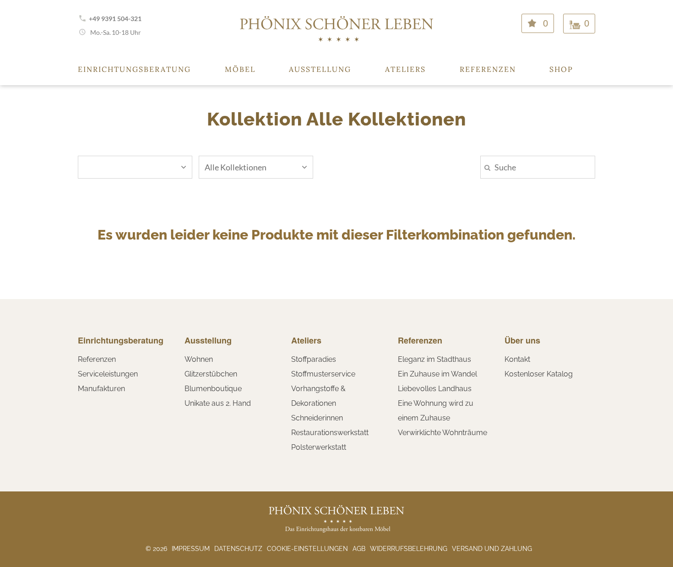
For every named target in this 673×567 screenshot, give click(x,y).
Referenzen (488, 69)
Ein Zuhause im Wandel (437, 374)
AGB (359, 548)
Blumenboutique (213, 388)
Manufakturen (101, 388)
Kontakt (517, 359)
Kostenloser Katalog (539, 374)
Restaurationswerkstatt (330, 432)
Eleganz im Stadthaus (434, 359)
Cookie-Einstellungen (307, 548)
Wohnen (199, 359)
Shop (561, 69)
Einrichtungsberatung (134, 69)
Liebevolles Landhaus (435, 388)
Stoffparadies (313, 359)
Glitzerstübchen (211, 374)
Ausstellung (320, 69)
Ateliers (405, 69)
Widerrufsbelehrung (408, 548)
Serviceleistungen (108, 374)
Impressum (191, 548)
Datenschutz (238, 548)
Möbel (240, 69)
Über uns (522, 340)
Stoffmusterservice (323, 374)
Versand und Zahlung (492, 548)
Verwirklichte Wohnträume (442, 432)
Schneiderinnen (317, 418)
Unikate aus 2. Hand (218, 403)
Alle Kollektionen (235, 167)
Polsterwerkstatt (318, 447)
